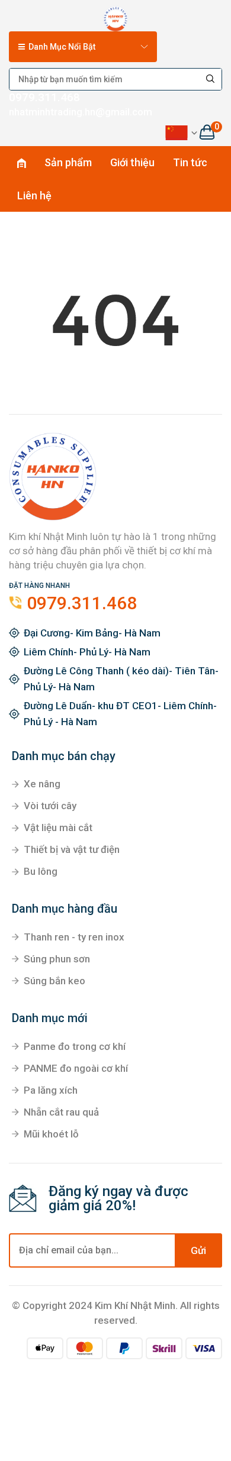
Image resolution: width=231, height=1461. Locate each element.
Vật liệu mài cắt (58, 827)
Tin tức (190, 162)
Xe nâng (42, 784)
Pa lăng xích (51, 1090)
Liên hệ (34, 195)
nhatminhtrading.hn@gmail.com (80, 112)
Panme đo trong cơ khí (75, 1046)
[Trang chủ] (116, 16)
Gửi (198, 1250)
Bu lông (40, 871)
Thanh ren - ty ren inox (74, 937)
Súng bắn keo (54, 981)
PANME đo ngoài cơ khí (76, 1068)
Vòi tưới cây (50, 806)
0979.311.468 (44, 97)
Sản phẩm (68, 162)
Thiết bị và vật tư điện (72, 849)
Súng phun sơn (57, 959)
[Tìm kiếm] (211, 79)
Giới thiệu (132, 162)
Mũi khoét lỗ (51, 1134)
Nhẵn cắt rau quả (61, 1112)
